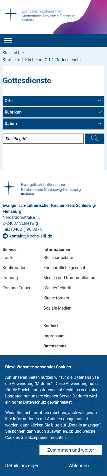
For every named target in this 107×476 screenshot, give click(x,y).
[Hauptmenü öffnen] (8, 40)
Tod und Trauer (16, 287)
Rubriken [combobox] (13, 112)
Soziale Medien (57, 308)
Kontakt (50, 325)
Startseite (11, 59)
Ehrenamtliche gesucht (64, 267)
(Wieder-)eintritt (57, 287)
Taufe (8, 257)
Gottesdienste (68, 59)
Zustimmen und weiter (70, 450)
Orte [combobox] (9, 100)
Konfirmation (14, 267)
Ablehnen (79, 465)
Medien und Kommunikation (69, 277)
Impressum (54, 335)
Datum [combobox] (11, 123)
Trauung (10, 277)
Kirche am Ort (37, 59)
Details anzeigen (22, 465)
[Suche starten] (94, 139)
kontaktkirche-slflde (30, 236)
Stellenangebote (58, 257)
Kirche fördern (56, 298)
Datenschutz (54, 346)
